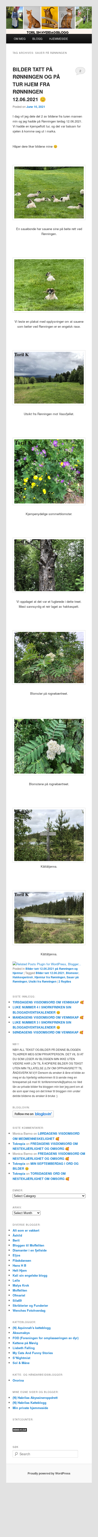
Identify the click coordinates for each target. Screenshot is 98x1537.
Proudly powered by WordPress (49, 1473)
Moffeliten (20, 1290)
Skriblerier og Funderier (30, 1305)
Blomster (72, 973)
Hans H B (19, 1265)
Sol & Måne (21, 1362)
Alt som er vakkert (26, 1230)
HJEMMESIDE (58, 38)
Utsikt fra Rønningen (42, 981)
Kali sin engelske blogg (30, 1275)
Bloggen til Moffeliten (28, 1245)
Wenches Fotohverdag (29, 1310)
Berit (16, 1240)
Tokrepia (19, 1143)
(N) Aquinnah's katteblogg (32, 1327)
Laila (16, 1280)
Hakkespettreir (23, 977)
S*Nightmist (21, 1358)
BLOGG (37, 38)
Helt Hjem (20, 1270)
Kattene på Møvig (25, 1343)
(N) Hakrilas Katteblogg (29, 1402)
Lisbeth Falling (24, 1348)
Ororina (18, 1380)
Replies (65, 981)
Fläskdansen (22, 1260)
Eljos (16, 1255)
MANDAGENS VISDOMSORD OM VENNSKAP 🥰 (48, 1017)
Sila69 (17, 1300)
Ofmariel (19, 1295)
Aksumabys (21, 1332)
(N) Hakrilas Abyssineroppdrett (35, 1397)
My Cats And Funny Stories (33, 1353)
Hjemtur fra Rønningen (49, 977)
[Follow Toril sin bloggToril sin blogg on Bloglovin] (33, 1116)
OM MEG (19, 38)
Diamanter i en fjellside (30, 1250)
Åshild (17, 1235)
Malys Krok (21, 1285)
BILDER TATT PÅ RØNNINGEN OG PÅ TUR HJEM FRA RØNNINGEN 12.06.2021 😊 (36, 84)
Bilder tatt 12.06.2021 (50, 973)
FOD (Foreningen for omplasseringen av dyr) (45, 1338)
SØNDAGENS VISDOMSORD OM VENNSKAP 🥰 (48, 1032)
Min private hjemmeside (30, 1408)
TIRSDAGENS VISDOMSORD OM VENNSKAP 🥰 (48, 1002)
